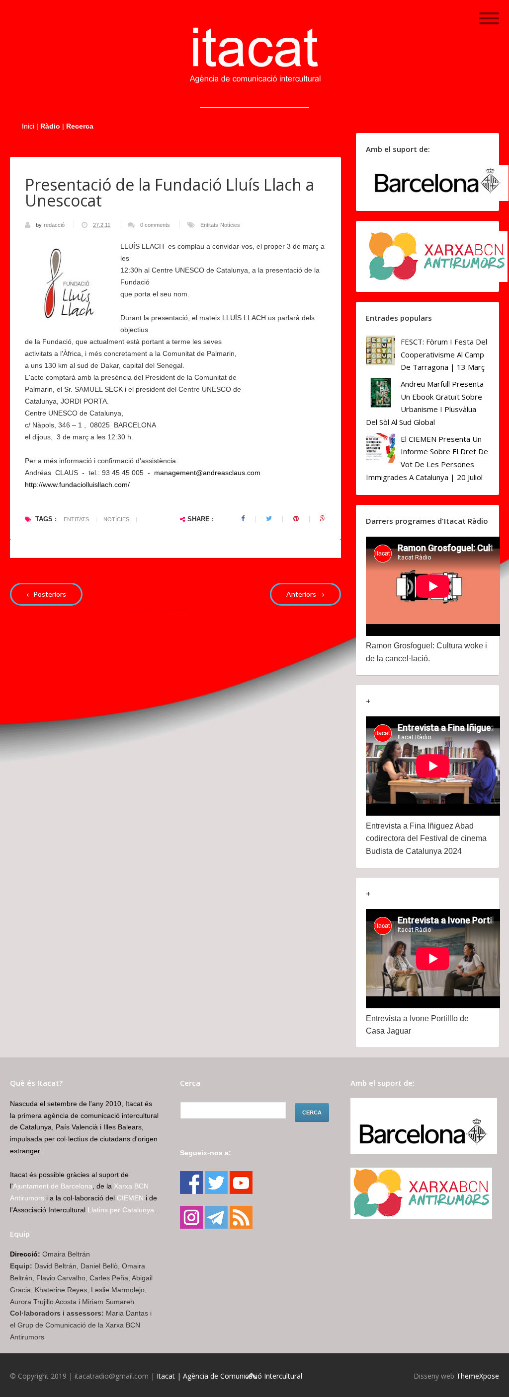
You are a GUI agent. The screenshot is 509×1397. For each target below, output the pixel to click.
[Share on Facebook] (243, 518)
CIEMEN (130, 1198)
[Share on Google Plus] (323, 518)
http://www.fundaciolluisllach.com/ (77, 485)
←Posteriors (46, 594)
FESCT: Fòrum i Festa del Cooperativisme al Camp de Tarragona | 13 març (444, 354)
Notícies (230, 225)
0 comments (155, 225)
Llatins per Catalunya (120, 1210)
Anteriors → (305, 594)
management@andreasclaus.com (207, 473)
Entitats (209, 225)
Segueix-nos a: (205, 1153)
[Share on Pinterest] (296, 518)
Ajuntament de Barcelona (52, 1186)
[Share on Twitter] (269, 518)
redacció (55, 225)
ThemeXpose (477, 1376)
